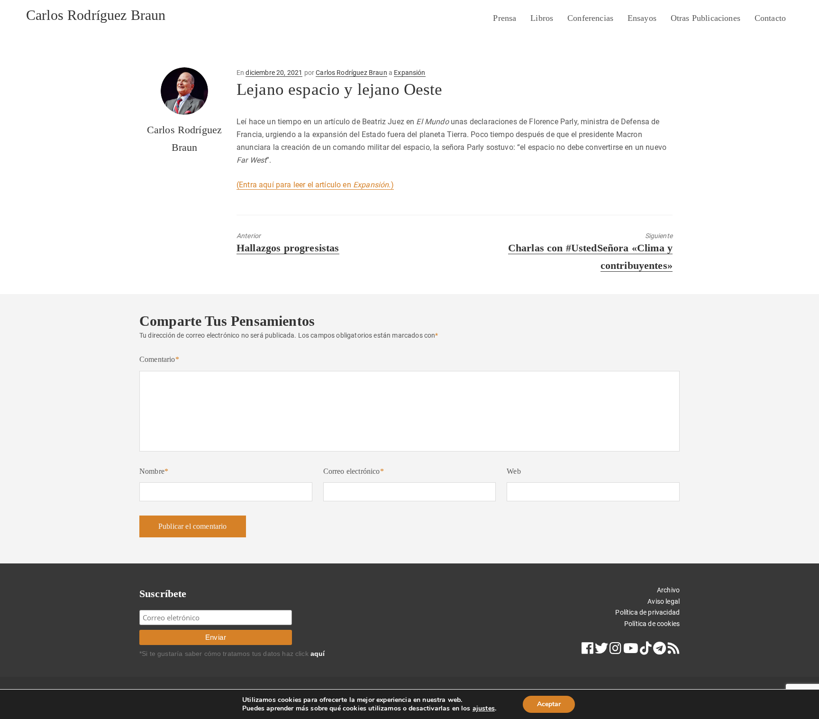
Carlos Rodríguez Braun (96, 15)
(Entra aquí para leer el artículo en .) (315, 184)
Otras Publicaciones (705, 18)
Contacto (770, 18)
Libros (541, 18)
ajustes (484, 708)
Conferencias (590, 18)
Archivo (668, 590)
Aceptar (549, 704)
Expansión (409, 72)
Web (513, 471)
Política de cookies (652, 623)
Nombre (153, 471)
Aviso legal (663, 601)
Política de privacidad (647, 612)
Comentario (159, 359)
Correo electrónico (353, 471)
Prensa (504, 18)
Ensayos (642, 18)
